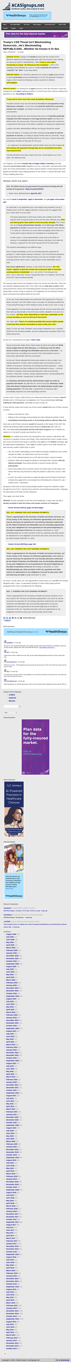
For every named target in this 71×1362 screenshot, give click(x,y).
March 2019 (10, 1174)
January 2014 (11, 1340)
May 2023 (10, 1039)
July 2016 (10, 1260)
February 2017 (11, 1241)
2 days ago (44, 910)
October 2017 (11, 1219)
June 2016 (10, 1262)
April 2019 (10, 1171)
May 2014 (10, 1330)
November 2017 (12, 1217)
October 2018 (11, 1187)
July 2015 (10, 1292)
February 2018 (11, 1209)
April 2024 (10, 1009)
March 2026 (10, 948)
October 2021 (11, 1090)
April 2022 (10, 1074)
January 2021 (11, 1114)
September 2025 (12, 964)
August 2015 (11, 1289)
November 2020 (12, 1120)
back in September (19, 199)
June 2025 (10, 972)
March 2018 (10, 1206)
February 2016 (11, 1273)
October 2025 (11, 961)
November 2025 (12, 958)
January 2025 (11, 985)
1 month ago (16, 927)
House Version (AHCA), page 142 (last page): (26, 508)
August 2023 (11, 1031)
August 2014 (11, 1322)
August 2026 (11, 934)
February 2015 (11, 1305)
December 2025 (12, 956)
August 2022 (11, 1063)
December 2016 (12, 1246)
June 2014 (10, 1327)
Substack (12, 698)
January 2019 (11, 1179)
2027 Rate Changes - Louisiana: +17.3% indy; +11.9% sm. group (22, 910)
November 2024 (12, 991)
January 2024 (11, 1018)
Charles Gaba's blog (29, 618)
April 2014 (10, 1332)
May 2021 (10, 1104)
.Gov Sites (26, 24)
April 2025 (10, 977)
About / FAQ (62, 24)
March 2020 (10, 1141)
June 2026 (10, 940)
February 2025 (11, 983)
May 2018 (10, 1201)
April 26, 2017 (36, 193)
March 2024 (10, 1012)
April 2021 (10, 1106)
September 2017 (12, 1222)
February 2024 (11, 1015)
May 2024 (10, 1007)
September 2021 (12, 1093)
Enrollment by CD (50, 24)
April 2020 (10, 1139)
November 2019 (12, 1152)
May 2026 (10, 942)
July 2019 (10, 1163)
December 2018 (12, 1182)
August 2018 (11, 1192)
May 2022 (10, 1071)
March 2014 (10, 1335)
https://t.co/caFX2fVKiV (34, 189)
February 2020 (11, 1144)
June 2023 (10, 1036)
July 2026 (10, 937)
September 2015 (12, 1287)
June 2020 (10, 1133)
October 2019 (11, 1155)
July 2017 (10, 1227)
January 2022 (11, 1082)
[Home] (24, 10)
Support (13, 28)
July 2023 (10, 1034)
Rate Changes (37, 24)
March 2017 (10, 1238)
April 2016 (10, 1268)
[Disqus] (35, 662)
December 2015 (12, 1279)
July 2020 (10, 1131)
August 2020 (11, 1128)
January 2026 (11, 953)
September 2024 (12, 996)
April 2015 (10, 1300)
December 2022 (12, 1053)
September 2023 (12, 1028)
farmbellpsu (8, 915)
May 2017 (10, 1233)
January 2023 (11, 1050)
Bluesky (12, 701)
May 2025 (10, 974)
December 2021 (12, 1085)
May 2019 (10, 1168)
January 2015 (11, 1308)
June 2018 (10, 1198)
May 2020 (10, 1136)
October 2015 (11, 1284)
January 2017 (11, 1244)
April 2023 (10, 1042)
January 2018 (11, 1211)
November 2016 (12, 1249)
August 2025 (11, 966)
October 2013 (11, 1348)
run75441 (7, 921)
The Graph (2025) (15, 24)
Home (4, 24)
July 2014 (10, 1324)
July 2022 (10, 1066)
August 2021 (11, 1096)
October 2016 (11, 1252)
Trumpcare (7, 620)
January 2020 (11, 1147)
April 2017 (10, 1236)
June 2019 (10, 1166)
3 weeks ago (28, 917)
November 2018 (12, 1184)
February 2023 (11, 1047)
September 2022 (12, 1061)
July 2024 (10, 1001)
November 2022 (12, 1055)
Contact (5, 28)
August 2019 (11, 1160)
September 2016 (12, 1254)
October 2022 (11, 1058)
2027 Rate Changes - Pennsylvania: (14, 917)
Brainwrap (65, 1360)
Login (21, 28)
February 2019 (11, 1176)
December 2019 (12, 1149)
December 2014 (12, 1311)
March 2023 (10, 1045)
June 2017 (10, 1230)
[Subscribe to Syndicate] (5, 1354)
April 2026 (10, 945)
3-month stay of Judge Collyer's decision (37, 163)
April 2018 (10, 1203)
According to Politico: (24, 94)
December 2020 (12, 1117)
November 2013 (12, 1346)
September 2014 (12, 1319)
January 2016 (11, 1276)
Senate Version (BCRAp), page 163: (22, 544)
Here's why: (35, 340)
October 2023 (11, 1026)
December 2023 (12, 1020)
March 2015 (10, 1303)
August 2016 (11, 1257)
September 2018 (12, 1190)
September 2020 (12, 1125)
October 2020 (11, 1122)
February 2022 (11, 1079)
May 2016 (10, 1265)
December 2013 (12, 1343)
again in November (35, 199)
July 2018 (10, 1195)
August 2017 (11, 1225)
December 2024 (12, 988)
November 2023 (12, 1023)
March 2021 (10, 1109)
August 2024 (11, 999)
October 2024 (11, 993)
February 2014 (11, 1338)
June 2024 (10, 1004)
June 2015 (10, 1295)
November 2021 (12, 1088)
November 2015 (12, 1281)
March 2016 (10, 1270)
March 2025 (10, 980)
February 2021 (11, 1112)
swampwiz (7, 908)
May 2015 (10, 1297)
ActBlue (12, 695)
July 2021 (10, 1098)
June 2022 (10, 1069)
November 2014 (12, 1313)
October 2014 (11, 1316)
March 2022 (10, 1077)
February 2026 (11, 950)
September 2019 (12, 1157)
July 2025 (10, 969)
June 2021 (10, 1101)
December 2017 (12, 1214)
